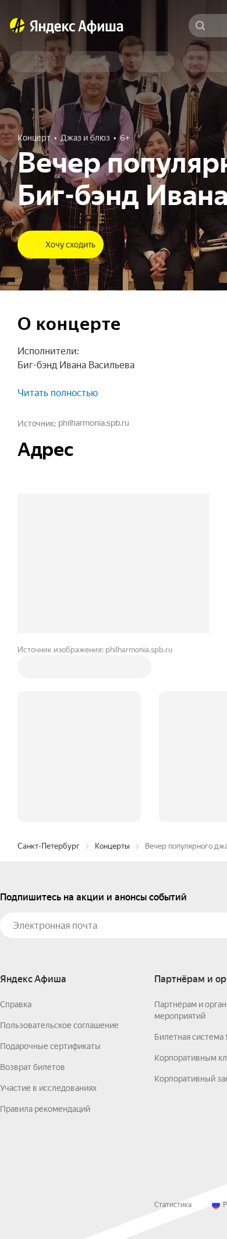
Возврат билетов (32, 1067)
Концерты (112, 846)
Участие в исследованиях (48, 1088)
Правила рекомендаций (45, 1109)
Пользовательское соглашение (59, 1025)
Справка (15, 1004)
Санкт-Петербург (48, 846)
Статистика (172, 1205)
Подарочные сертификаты (50, 1046)
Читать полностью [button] (57, 392)
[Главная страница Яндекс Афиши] (17, 25)
